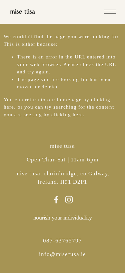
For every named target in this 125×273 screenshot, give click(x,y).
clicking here (67, 114)
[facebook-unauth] (56, 200)
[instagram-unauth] (69, 200)
